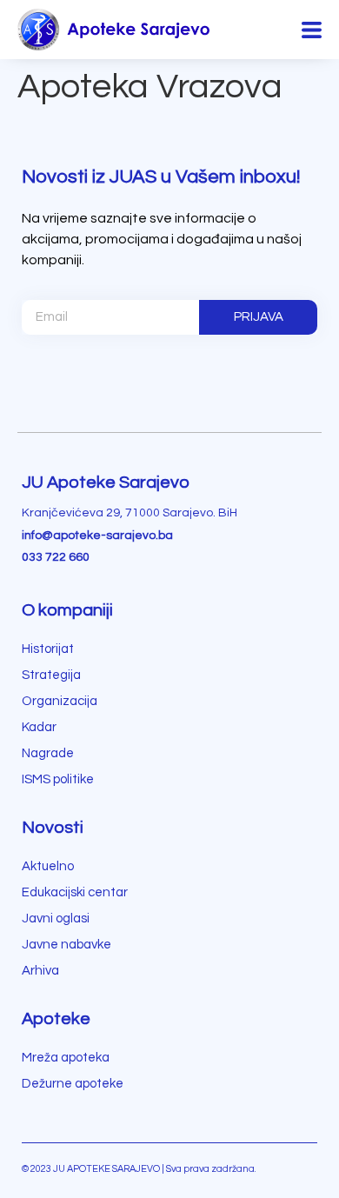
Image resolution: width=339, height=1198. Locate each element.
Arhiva (40, 970)
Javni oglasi (56, 918)
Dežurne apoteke (72, 1083)
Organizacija (59, 701)
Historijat (48, 649)
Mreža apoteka (66, 1057)
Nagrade (48, 753)
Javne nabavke (66, 944)
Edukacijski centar (75, 892)
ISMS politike (58, 779)
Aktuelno (48, 866)
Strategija (51, 675)
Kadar (39, 727)
